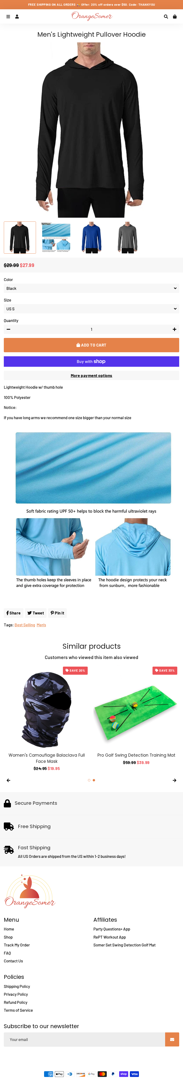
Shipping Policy (17, 986)
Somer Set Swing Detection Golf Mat (124, 944)
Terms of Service (18, 1010)
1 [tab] (89, 780)
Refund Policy (15, 1002)
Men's (41, 624)
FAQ (7, 952)
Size (7, 299)
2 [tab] (94, 780)
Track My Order (17, 944)
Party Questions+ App (111, 928)
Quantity (11, 320)
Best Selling (25, 624)
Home (9, 928)
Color (8, 279)
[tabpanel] (136, 715)
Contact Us (13, 960)
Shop (8, 937)
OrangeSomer (103, 1064)
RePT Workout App (109, 937)
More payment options (91, 375)
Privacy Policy (16, 994)
